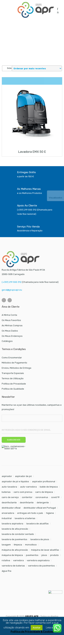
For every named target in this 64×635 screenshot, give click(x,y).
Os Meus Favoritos (11, 320)
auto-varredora (28, 486)
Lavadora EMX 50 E (32, 152)
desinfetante (27, 502)
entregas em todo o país (30, 513)
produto (54, 555)
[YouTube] (10, 300)
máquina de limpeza (12, 555)
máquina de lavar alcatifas (45, 550)
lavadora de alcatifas (37, 523)
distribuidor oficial (11, 508)
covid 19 (55, 497)
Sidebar (10, 68)
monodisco (31, 544)
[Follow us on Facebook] (4, 300)
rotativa (6, 560)
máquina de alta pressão (15, 550)
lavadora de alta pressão (15, 529)
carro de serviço (10, 497)
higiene (50, 513)
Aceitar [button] (36, 627)
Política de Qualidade (13, 389)
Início (4, 30)
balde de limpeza (49, 486)
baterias (6, 492)
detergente (43, 502)
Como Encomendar (12, 357)
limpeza (18, 544)
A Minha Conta (9, 315)
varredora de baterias (13, 565)
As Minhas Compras (12, 325)
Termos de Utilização (13, 378)
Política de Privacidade (14, 383)
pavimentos (32, 555)
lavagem (6, 544)
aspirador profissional (43, 481)
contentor (27, 497)
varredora (18, 560)
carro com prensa (23, 492)
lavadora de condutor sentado (18, 534)
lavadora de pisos (39, 539)
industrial (7, 518)
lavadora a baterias (25, 518)
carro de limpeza (44, 492)
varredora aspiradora (38, 560)
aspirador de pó (23, 476)
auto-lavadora (9, 486)
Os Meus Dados (10, 330)
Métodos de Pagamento (14, 362)
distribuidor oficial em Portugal (40, 508)
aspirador (7, 476)
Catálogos (7, 341)
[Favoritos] (57, 9)
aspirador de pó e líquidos (15, 481)
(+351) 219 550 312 (11, 282)
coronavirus (41, 497)
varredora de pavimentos (41, 565)
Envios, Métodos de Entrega (16, 368)
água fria (6, 571)
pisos (44, 555)
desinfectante (9, 502)
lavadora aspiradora (12, 523)
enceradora (8, 513)
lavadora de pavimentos (14, 539)
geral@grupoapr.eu (12, 290)
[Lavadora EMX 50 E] (32, 114)
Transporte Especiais (13, 373)
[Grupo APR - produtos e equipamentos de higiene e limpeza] (36, 10)
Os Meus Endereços (12, 336)
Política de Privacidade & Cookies (32, 631)
